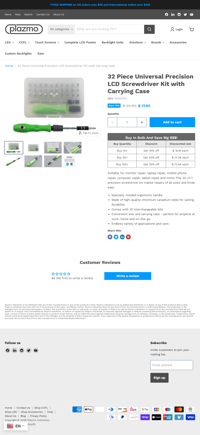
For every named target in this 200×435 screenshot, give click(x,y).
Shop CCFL (41, 407)
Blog (23, 415)
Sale (41, 53)
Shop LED (11, 411)
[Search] (149, 29)
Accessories (178, 42)
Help (18, 14)
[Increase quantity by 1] (142, 122)
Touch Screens (46, 42)
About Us (58, 14)
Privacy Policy (38, 415)
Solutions (136, 42)
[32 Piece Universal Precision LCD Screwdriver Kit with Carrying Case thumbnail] (13, 147)
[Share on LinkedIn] (122, 237)
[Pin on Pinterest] (128, 237)
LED (8, 42)
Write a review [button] (127, 276)
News (8, 14)
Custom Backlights (18, 53)
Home (9, 66)
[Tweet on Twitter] (116, 237)
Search (28, 14)
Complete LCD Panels (80, 42)
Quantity (113, 113)
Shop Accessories (32, 411)
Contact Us (43, 14)
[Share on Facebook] (110, 237)
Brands (156, 42)
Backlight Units (112, 42)
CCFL (23, 42)
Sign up (159, 378)
